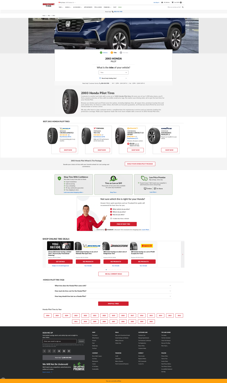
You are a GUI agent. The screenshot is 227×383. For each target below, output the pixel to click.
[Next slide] (182, 254)
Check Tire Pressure (166, 340)
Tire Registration (142, 343)
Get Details (60, 262)
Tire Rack (94, 348)
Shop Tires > (113, 192)
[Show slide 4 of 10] (111, 269)
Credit (116, 356)
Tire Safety (163, 335)
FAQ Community (142, 361)
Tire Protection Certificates (144, 340)
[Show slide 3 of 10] (109, 269)
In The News (95, 366)
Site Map (163, 371)
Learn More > (153, 192)
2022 (85, 315)
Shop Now (68, 150)
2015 (151, 315)
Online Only (118, 343)
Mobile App (95, 345)
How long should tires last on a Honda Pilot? (70, 296)
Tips (98, 7)
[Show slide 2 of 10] (108, 269)
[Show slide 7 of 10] (116, 269)
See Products (88, 262)
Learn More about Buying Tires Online (65, 175)
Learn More (145, 229)
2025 (57, 315)
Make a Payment (119, 361)
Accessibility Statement (166, 369)
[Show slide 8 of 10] (117, 269)
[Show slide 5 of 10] (112, 269)
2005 (132, 321)
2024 (66, 315)
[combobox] (100, 72)
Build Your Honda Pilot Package (140, 164)
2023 (75, 315)
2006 (122, 321)
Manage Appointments (143, 338)
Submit (81, 341)
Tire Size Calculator (165, 338)
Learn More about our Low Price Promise (153, 175)
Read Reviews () (65, 137)
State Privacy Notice (166, 364)
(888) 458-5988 (118, 11)
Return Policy (141, 345)
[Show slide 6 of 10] (114, 269)
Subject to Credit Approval (60, 266)
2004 (141, 321)
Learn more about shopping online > (73, 192)
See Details (88, 266)
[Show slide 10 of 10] (120, 269)
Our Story (94, 358)
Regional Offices (142, 358)
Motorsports (95, 361)
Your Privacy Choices (166, 366)
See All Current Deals (113, 274)
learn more (47, 372)
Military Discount (119, 340)
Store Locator (141, 356)
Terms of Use (164, 358)
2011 (75, 321)
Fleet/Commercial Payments (121, 364)
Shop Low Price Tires (113, 175)
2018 (122, 315)
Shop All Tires (113, 304)
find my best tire (123, 224)
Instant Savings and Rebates (121, 338)
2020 (104, 315)
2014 (160, 315)
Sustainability (95, 369)
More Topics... (164, 345)
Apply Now (118, 358)
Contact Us (141, 364)
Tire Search (94, 335)
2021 (94, 315)
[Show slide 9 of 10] (119, 269)
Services (94, 340)
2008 (104, 321)
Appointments (88, 7)
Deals (120, 7)
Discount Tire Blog (165, 343)
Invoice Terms (164, 361)
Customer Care (141, 335)
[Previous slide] (44, 254)
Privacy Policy (164, 356)
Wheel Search (95, 338)
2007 (113, 321)
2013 (169, 315)
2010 (85, 321)
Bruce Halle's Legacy (97, 356)
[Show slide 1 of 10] (106, 269)
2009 (94, 321)
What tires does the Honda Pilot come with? (70, 285)
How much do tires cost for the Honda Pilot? (70, 291)
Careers (94, 364)
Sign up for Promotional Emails (122, 335)
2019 (113, 315)
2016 (141, 315)
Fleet (114, 7)
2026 (47, 315)
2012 (179, 315)
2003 (151, 321)
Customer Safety (142, 348)
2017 (132, 315)
